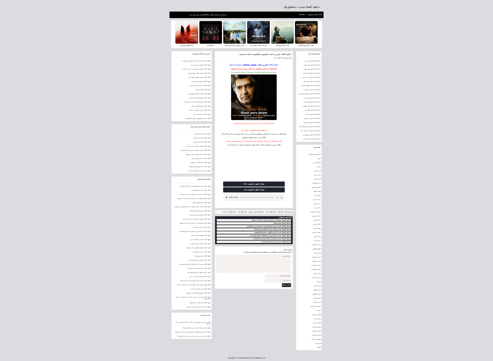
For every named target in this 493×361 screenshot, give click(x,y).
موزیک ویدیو (317, 323)
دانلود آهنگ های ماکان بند (313, 110)
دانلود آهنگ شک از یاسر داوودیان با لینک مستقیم (195, 281)
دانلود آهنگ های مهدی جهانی (312, 69)
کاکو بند (318, 347)
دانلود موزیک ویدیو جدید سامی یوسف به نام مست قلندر (193, 285)
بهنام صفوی (317, 191)
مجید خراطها (317, 290)
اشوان (319, 158)
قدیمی (319, 282)
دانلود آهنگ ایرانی (271, 212)
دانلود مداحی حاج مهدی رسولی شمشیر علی (198, 118)
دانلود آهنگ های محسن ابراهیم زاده (310, 126)
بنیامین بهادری (316, 187)
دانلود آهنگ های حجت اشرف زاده (311, 131)
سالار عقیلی (317, 220)
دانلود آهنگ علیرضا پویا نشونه (202, 202)
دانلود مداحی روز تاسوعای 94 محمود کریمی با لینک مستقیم (193, 332)
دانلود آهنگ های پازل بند (313, 114)
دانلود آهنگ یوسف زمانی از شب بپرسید (199, 146)
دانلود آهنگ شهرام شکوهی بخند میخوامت (198, 248)
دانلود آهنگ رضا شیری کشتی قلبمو (200, 167)
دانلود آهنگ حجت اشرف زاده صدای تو (199, 268)
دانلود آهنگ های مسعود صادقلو (311, 85)
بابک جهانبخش (316, 183)
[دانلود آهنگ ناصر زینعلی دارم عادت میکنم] (234, 32)
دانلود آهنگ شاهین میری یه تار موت (200, 215)
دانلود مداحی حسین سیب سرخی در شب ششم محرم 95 (194, 336)
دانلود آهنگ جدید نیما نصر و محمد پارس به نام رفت (272, 239)
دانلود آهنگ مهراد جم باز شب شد (201, 65)
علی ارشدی (317, 253)
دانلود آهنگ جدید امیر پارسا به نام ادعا (276, 242)
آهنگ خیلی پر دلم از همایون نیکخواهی (254, 137)
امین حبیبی (317, 175)
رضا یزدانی (317, 208)
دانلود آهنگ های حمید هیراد (312, 122)
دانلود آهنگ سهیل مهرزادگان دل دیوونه (198, 293)
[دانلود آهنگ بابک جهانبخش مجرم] (186, 32)
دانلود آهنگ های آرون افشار (312, 81)
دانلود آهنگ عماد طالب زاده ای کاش (200, 303)
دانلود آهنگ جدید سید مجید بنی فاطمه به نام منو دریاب (270, 236)
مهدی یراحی (317, 319)
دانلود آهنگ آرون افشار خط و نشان (200, 211)
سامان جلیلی (317, 224)
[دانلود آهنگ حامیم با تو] (210, 32)
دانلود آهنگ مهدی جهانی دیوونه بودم (199, 73)
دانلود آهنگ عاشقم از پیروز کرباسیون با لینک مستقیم (271, 220)
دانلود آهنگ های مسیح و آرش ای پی (310, 94)
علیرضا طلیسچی (316, 269)
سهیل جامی (317, 228)
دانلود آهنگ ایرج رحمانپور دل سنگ (200, 110)
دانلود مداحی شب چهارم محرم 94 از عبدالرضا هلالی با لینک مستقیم (193, 323)
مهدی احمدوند (316, 314)
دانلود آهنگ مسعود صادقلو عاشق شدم (199, 272)
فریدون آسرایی (316, 277)
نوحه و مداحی (316, 335)
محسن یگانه (317, 298)
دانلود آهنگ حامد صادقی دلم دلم (200, 85)
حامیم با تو (210, 45)
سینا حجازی (317, 236)
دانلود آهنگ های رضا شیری (312, 118)
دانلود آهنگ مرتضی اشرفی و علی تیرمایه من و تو (196, 150)
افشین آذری (317, 162)
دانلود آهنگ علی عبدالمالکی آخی (201, 190)
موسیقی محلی (316, 327)
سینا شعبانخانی (316, 245)
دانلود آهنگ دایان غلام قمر (203, 134)
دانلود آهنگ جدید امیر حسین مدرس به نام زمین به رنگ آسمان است (193, 298)
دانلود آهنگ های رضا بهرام (312, 90)
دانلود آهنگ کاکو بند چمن (203, 90)
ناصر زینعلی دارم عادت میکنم (234, 45)
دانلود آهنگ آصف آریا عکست (202, 138)
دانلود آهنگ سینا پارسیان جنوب (201, 158)
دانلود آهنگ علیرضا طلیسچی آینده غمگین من (197, 102)
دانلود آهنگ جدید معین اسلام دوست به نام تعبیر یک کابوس (269, 226)
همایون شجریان (316, 339)
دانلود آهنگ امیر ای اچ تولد (203, 256)
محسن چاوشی (316, 294)
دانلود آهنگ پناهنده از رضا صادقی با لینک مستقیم (195, 223)
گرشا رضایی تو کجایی (282, 45)
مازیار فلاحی (317, 286)
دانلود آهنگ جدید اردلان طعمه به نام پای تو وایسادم (195, 264)
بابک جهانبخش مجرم (186, 45)
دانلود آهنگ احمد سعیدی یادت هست (199, 171)
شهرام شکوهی (316, 249)
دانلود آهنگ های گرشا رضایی (312, 73)
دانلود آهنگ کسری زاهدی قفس (201, 81)
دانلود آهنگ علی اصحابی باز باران (200, 289)
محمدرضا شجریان (315, 306)
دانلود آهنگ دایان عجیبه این (202, 114)
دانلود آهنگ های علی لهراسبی (312, 135)
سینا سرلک (317, 240)
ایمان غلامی (317, 179)
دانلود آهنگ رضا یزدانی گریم (202, 227)
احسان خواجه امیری (315, 154)
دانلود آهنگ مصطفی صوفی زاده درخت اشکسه (197, 69)
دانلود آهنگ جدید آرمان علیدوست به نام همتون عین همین (192, 207)
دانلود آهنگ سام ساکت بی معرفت (200, 162)
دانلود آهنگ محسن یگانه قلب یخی (200, 239)
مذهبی (319, 310)
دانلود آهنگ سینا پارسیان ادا (202, 142)
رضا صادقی (317, 204)
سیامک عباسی (316, 232)
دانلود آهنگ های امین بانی (313, 61)
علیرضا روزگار (316, 265)
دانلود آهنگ (273, 65)
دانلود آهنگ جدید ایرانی (229, 212)
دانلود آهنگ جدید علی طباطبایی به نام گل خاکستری (195, 186)
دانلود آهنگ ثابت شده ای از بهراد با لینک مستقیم (196, 194)
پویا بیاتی (318, 343)
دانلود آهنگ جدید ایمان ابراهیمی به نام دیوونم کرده (195, 231)
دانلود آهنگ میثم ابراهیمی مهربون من (199, 94)
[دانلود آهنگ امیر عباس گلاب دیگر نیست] (258, 32)
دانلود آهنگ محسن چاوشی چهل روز (200, 77)
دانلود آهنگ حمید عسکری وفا (202, 252)
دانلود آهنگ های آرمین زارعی (312, 77)
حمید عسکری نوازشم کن (306, 45)
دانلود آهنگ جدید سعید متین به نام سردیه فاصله (272, 229)
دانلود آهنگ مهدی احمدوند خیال (201, 235)
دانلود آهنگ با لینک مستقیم (256, 212)
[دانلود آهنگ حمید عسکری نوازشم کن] (306, 32)
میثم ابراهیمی (316, 331)
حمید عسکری (317, 199)
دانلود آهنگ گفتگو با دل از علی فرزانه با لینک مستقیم (194, 198)
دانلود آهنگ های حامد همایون (312, 106)
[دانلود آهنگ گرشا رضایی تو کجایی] (282, 32)
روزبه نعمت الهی (316, 212)
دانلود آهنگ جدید (272, 69)
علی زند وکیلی (316, 257)
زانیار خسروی (317, 216)
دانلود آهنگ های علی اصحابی (312, 139)
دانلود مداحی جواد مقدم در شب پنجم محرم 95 (197, 328)
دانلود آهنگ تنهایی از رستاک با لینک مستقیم (197, 219)
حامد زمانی (317, 195)
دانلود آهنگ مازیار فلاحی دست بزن (200, 276)
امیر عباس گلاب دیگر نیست (258, 45)
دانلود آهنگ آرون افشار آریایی (201, 106)
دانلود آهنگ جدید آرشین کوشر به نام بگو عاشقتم (272, 233)
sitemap (302, 15)
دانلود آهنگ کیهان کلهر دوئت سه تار (200, 98)
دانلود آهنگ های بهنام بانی (312, 102)
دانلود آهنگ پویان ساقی (282, 223)
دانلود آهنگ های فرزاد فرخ (312, 65)
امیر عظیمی (317, 171)
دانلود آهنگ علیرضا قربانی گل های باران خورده (196, 61)
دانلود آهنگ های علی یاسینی (312, 98)
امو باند (318, 167)
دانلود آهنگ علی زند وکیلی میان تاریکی (199, 307)
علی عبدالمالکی (316, 261)
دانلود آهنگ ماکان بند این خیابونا (201, 244)
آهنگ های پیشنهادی (315, 15)
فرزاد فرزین (317, 273)
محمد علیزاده (317, 302)
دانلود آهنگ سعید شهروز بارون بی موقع (198, 154)
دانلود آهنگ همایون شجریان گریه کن (200, 260)
